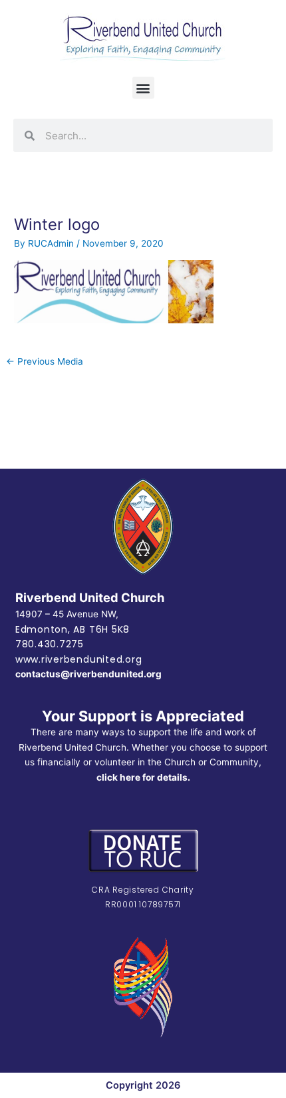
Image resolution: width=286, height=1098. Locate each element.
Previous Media (44, 361)
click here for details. (143, 777)
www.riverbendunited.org (78, 659)
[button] (143, 88)
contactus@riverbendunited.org (88, 674)
